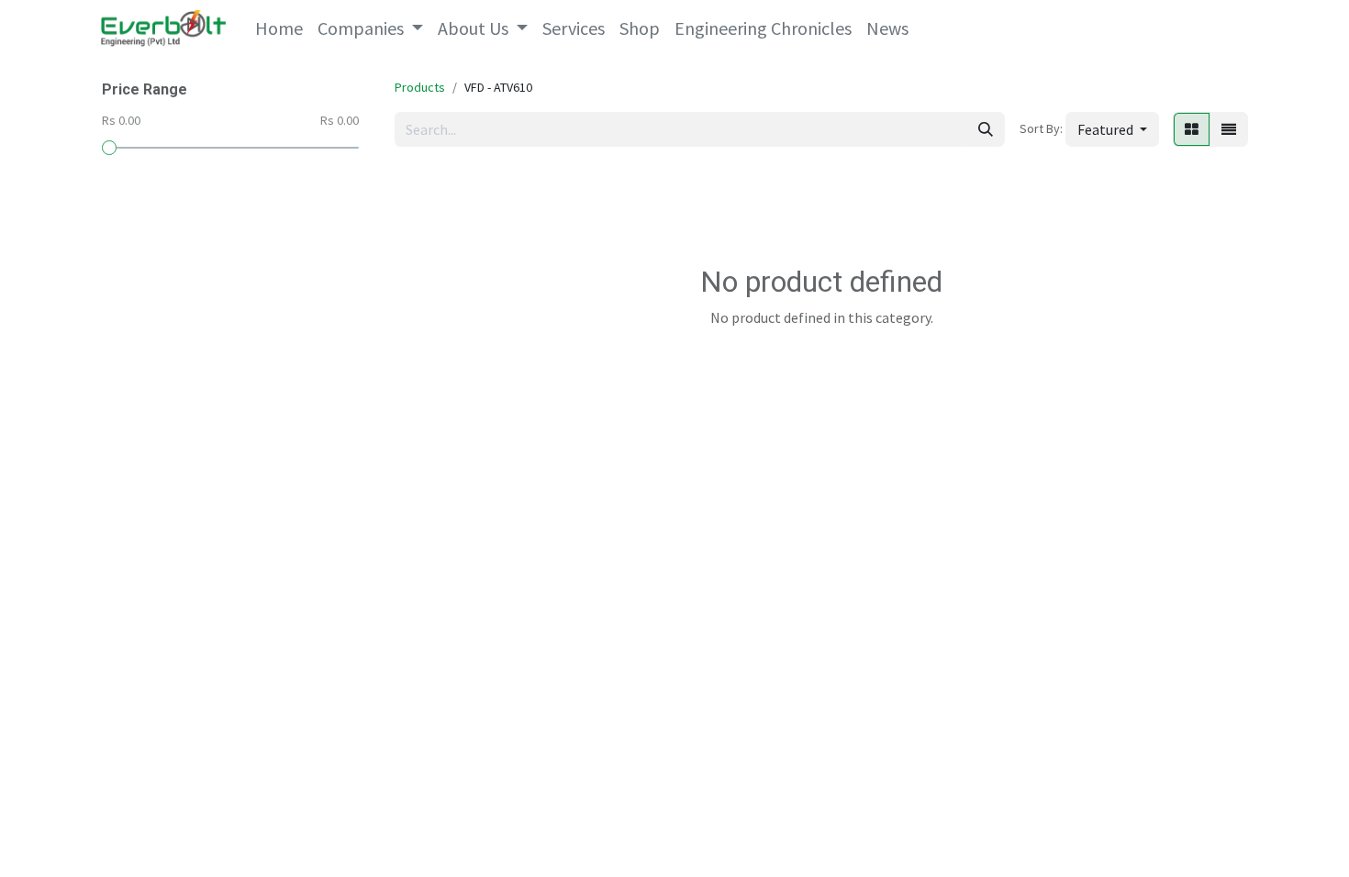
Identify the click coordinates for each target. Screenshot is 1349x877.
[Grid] (1191, 129)
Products (420, 87)
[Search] (985, 129)
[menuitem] (279, 28)
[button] (1112, 129)
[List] (1229, 129)
